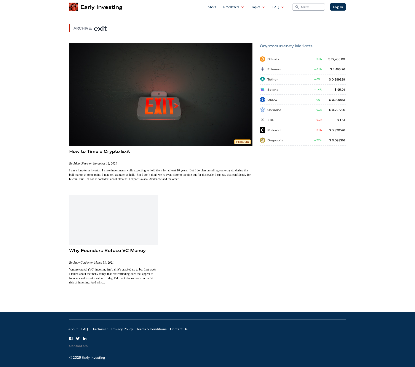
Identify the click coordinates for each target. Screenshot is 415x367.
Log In (338, 7)
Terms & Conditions (151, 329)
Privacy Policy (122, 329)
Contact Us (179, 329)
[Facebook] (71, 338)
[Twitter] (78, 338)
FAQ (275, 7)
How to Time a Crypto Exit (99, 151)
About (212, 7)
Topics (255, 7)
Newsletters (231, 7)
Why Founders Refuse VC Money (107, 250)
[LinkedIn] (84, 338)
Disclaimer (99, 329)
